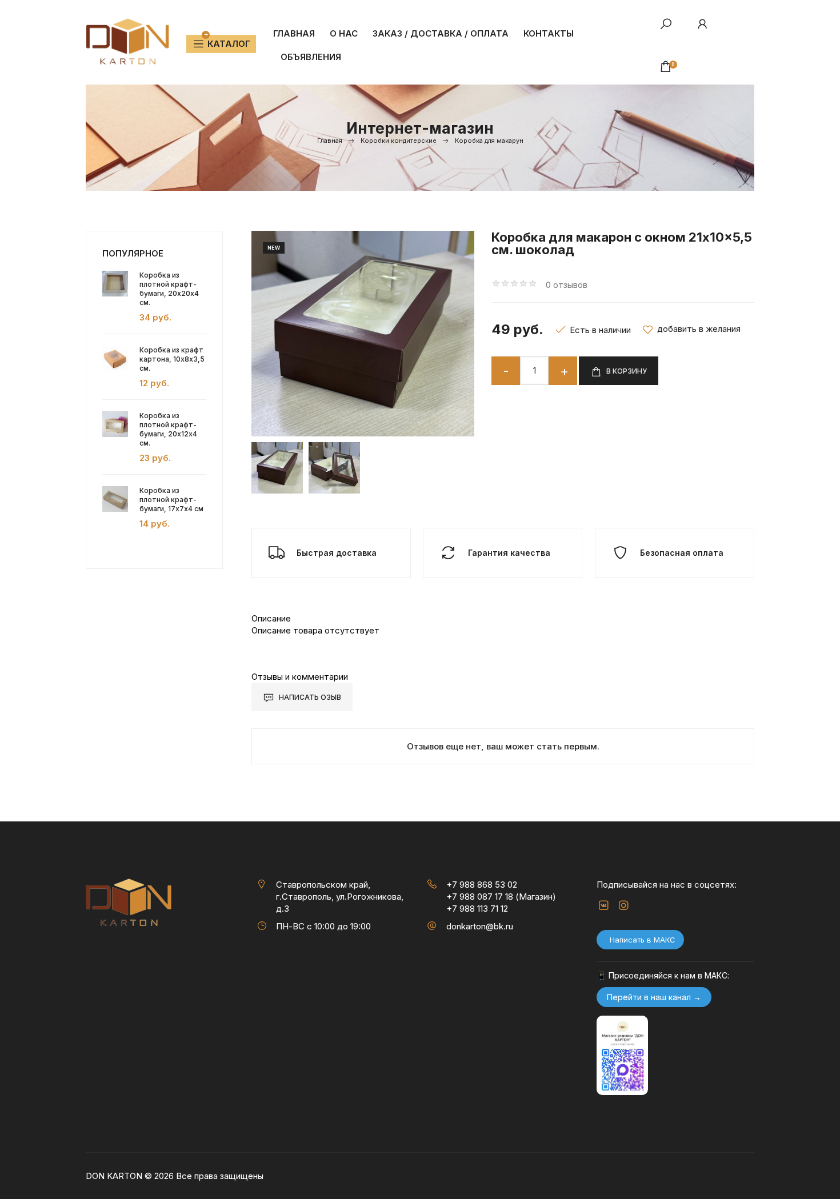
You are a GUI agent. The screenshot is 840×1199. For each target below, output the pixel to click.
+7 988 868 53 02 (481, 884)
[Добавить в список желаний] (691, 330)
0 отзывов (566, 284)
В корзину (626, 371)
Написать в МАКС (642, 939)
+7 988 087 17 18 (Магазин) (501, 896)
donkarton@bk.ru (479, 926)
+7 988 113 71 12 (477, 908)
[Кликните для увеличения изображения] (362, 333)
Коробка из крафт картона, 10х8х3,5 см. (172, 359)
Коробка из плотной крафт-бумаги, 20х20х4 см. (169, 289)
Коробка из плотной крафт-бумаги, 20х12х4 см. (168, 429)
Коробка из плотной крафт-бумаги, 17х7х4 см (171, 499)
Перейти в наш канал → (654, 997)
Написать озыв (309, 697)
